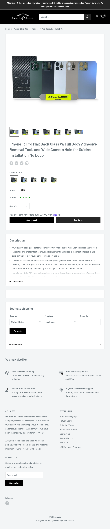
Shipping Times (67, 425)
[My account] (97, 16)
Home (7, 29)
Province (49, 316)
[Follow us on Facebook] (7, 503)
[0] (102, 16)
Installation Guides (68, 429)
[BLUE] (24, 179)
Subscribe (14, 483)
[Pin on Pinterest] (16, 163)
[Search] (87, 17)
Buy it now (78, 220)
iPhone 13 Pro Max (20, 29)
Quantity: (14, 206)
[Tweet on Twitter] (21, 163)
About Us (64, 442)
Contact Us (65, 433)
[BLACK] (14, 179)
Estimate (18, 331)
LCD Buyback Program (70, 447)
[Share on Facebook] (11, 163)
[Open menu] (6, 17)
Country (13, 316)
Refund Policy (15, 344)
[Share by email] (27, 163)
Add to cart (31, 220)
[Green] (53, 179)
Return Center (66, 420)
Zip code (84, 316)
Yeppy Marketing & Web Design (61, 520)
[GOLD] (34, 179)
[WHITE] (43, 179)
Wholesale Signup (68, 416)
